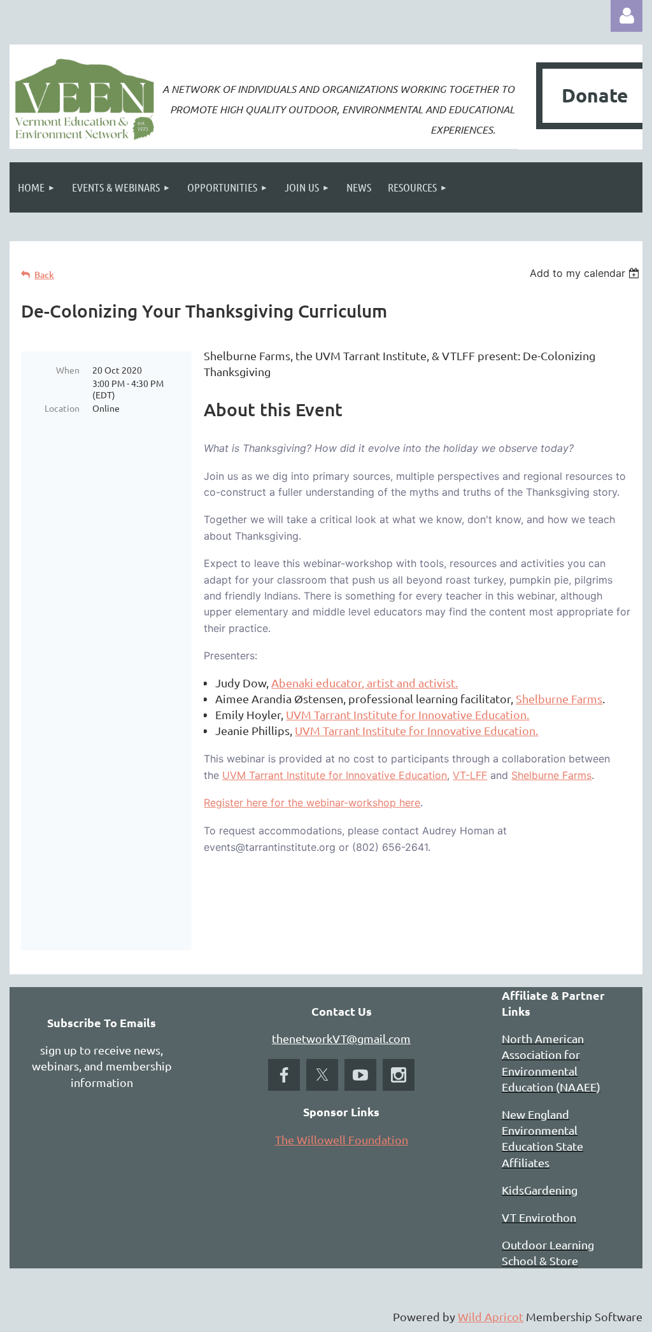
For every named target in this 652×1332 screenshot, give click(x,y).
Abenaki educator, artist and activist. (364, 682)
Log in (626, 16)
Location (62, 408)
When (68, 369)
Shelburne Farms (559, 698)
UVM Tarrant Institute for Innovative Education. (407, 714)
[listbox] (586, 273)
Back (44, 275)
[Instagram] (399, 1075)
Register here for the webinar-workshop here (312, 802)
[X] (322, 1075)
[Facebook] (284, 1075)
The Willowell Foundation (341, 1139)
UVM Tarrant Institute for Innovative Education (334, 775)
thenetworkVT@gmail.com (341, 1038)
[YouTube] (360, 1075)
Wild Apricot (490, 1316)
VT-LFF (470, 775)
